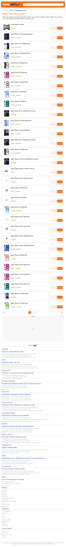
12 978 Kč (13, 297)
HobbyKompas (5, 499)
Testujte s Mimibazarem (6, 511)
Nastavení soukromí (41, 544)
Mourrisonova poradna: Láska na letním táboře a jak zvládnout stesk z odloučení (18, 471)
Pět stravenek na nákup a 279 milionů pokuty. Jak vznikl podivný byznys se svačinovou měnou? (20, 421)
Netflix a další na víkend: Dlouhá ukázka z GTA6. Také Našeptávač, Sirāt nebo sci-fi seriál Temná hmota (22, 410)
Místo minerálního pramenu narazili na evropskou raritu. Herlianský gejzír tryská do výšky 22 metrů (21, 442)
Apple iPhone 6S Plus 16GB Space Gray (22, 236)
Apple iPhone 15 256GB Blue (19, 207)
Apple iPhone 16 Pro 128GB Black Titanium (23, 140)
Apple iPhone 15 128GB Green (19, 303)
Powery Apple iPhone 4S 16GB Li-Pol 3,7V (22, 169)
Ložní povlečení (5, 524)
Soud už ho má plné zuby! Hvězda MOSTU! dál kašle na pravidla (14, 377)
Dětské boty (4, 522)
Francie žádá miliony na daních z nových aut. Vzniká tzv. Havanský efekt (16, 398)
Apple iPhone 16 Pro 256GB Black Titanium (23, 111)
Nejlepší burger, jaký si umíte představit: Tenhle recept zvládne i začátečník (17, 430)
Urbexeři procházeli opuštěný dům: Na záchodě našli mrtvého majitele (16, 355)
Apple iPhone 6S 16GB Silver (19, 188)
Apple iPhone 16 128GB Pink (19, 72)
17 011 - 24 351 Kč (15, 86)
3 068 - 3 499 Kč (15, 191)
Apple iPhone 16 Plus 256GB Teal (20, 284)
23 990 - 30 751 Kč (16, 288)
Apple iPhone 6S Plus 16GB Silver (20, 226)
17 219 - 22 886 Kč (16, 153)
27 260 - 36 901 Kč (16, 47)
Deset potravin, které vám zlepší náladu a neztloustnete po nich (14, 462)
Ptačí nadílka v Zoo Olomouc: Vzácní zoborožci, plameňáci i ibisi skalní (16, 474)
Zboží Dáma (4, 495)
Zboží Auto (4, 503)
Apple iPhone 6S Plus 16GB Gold (20, 217)
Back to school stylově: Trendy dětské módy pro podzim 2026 (14, 386)
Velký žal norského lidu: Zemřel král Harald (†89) (11, 378)
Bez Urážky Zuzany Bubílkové (7, 481)
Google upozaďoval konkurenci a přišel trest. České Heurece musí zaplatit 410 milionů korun (20, 407)
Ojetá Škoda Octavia (6, 504)
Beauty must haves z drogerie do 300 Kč (10, 453)
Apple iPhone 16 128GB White (19, 82)
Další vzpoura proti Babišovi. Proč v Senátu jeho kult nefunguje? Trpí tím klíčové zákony (19, 354)
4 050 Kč (13, 220)
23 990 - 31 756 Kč (16, 268)
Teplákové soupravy (6, 521)
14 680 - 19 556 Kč (16, 67)
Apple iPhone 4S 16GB (17, 24)
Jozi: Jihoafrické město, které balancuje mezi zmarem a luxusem (14, 439)
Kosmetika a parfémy (6, 519)
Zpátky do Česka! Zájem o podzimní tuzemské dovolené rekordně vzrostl (16, 440)
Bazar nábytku (5, 526)
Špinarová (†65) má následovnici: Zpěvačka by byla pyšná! (13, 375)
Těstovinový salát (5, 389)
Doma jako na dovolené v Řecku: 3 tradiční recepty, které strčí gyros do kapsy (17, 431)
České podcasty (5, 532)
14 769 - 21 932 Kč (16, 95)
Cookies (35, 544)
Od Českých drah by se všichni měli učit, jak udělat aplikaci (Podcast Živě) (16, 408)
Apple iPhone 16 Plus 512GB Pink (20, 274)
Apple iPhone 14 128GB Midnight (20, 130)
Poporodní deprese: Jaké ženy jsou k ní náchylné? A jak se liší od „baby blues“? (17, 463)
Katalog (12, 10)
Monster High (4, 513)
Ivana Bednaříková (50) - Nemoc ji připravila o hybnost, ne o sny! (15, 387)
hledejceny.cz (4, 490)
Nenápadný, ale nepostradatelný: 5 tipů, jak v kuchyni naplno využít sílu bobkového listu (19, 428)
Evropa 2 (3, 537)
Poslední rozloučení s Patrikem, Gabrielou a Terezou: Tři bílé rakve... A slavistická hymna (19, 366)
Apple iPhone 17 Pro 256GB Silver (20, 44)
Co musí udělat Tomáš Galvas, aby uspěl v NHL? (11, 483)
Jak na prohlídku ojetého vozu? (8, 498)
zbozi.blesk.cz (4, 496)
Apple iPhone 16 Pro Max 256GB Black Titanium (24, 159)
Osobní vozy (4, 493)
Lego (3, 516)
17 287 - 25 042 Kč (16, 76)
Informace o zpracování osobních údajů (25, 544)
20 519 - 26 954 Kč (16, 57)
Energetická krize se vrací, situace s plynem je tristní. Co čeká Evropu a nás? (17, 418)
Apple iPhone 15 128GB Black (19, 63)
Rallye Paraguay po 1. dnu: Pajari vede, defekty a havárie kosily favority (16, 396)
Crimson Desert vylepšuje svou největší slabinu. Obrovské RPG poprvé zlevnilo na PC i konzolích (21, 472)
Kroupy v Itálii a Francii (6, 485)
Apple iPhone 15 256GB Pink (19, 255)
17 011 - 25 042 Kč (16, 124)
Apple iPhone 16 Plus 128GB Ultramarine (22, 245)
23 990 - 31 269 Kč (16, 278)
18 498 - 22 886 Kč (16, 211)
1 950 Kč (13, 28)
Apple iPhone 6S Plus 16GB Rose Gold (22, 178)
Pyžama (3, 517)
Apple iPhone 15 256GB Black (19, 149)
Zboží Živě (4, 491)
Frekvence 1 (4, 535)
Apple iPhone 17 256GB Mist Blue (20, 53)
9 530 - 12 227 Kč (15, 134)
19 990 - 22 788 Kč (16, 249)
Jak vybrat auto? (5, 506)
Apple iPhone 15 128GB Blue (19, 92)
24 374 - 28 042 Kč (16, 143)
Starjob (3, 531)
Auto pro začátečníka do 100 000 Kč (9, 501)
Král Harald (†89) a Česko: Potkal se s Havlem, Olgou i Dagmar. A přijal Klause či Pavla (19, 357)
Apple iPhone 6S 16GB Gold (19, 197)
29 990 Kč (13, 163)
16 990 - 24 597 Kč (16, 105)
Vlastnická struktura (50, 544)
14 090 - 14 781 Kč (16, 307)
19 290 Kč (13, 259)
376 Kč (12, 172)
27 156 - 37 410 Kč (16, 38)
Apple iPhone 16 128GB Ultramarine (21, 120)
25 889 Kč (13, 115)
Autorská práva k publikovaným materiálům (38, 542)
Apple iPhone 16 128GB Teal (19, 101)
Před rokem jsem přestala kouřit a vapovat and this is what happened (16, 451)
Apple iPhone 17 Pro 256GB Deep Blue (22, 34)
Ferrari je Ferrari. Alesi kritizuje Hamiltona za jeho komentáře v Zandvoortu (16, 400)
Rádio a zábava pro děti (7, 534)
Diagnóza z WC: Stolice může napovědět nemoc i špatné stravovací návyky (16, 460)
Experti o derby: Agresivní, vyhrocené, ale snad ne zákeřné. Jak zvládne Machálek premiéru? (20, 368)
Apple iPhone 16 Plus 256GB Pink (20, 265)
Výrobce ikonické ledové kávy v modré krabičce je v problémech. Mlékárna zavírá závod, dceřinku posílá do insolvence (25, 419)
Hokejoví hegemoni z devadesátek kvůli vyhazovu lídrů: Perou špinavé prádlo (17, 364)
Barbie (3, 514)
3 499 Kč (13, 182)
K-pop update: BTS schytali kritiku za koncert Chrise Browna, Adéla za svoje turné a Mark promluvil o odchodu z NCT (25, 449)
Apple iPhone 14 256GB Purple (19, 293)
